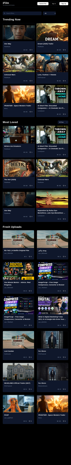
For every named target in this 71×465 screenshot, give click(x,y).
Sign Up (63, 3)
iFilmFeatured (41, 77)
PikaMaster (7, 46)
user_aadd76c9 (8, 418)
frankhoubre (7, 354)
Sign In (54, 3)
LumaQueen (41, 111)
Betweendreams (42, 386)
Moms (6, 108)
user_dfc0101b (42, 322)
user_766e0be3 (42, 287)
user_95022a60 (8, 287)
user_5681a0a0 (42, 253)
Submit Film (42, 3)
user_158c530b (8, 253)
